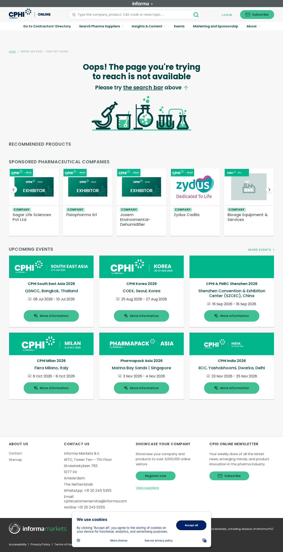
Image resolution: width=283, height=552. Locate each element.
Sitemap (15, 460)
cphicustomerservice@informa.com (95, 501)
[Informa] (142, 3)
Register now (155, 476)
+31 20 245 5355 (97, 490)
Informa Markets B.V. (82, 453)
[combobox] (132, 14)
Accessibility (18, 544)
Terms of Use (63, 544)
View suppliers (147, 487)
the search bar (143, 87)
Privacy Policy (40, 544)
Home (12, 51)
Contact (15, 453)
